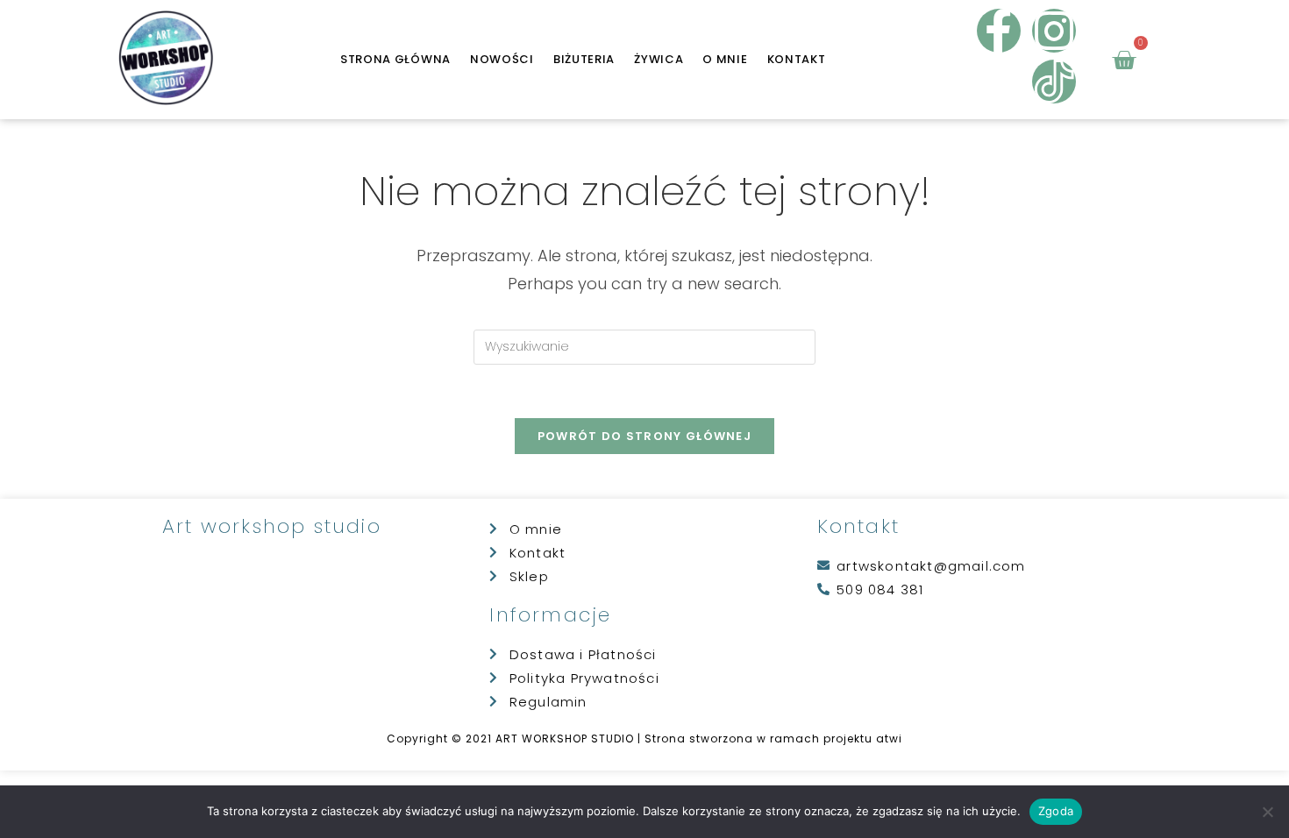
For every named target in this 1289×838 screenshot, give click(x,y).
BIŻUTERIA (584, 59)
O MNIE (724, 59)
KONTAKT (796, 59)
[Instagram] (1054, 31)
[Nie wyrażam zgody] (1267, 811)
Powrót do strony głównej (644, 436)
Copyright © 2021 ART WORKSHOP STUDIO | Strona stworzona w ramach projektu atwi (644, 738)
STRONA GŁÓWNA (395, 59)
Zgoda (1055, 811)
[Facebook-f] (999, 31)
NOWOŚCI (502, 59)
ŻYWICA (658, 59)
